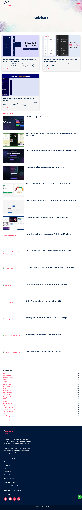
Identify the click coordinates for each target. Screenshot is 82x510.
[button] (78, 3)
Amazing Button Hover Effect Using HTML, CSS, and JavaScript (46, 318)
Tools (5, 413)
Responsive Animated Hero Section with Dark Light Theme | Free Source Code (51, 150)
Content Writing (8, 378)
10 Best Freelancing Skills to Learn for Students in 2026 (44, 301)
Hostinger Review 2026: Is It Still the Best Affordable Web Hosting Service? (50, 267)
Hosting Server (7, 388)
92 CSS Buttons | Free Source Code (37, 117)
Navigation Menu (8, 397)
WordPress (6, 420)
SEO (4, 399)
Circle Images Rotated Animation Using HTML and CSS (43, 351)
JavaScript (6, 395)
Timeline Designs (8, 411)
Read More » (6, 69)
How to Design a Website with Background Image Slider (44, 334)
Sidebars (6, 401)
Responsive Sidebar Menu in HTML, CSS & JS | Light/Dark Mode (46, 284)
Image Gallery (7, 392)
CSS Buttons (7, 382)
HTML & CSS (7, 390)
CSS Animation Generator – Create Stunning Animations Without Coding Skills (51, 200)
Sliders (5, 405)
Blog (4, 373)
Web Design (6, 416)
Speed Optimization (9, 407)
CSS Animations (8, 380)
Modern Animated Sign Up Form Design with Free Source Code (46, 167)
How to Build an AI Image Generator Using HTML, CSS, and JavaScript (48, 234)
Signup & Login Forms (9, 403)
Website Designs (8, 418)
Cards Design (7, 375)
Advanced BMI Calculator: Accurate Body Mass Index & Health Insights (48, 184)
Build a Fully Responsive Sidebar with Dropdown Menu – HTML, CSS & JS (49, 251)
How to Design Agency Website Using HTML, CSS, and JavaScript (47, 217)
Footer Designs (7, 384)
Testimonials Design (9, 409)
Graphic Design (8, 386)
